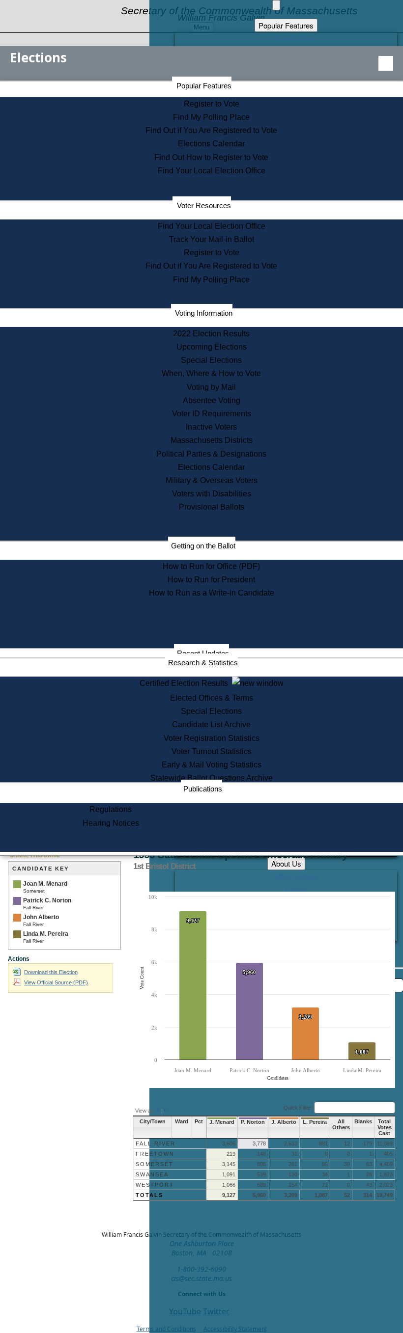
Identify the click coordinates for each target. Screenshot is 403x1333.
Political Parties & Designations (211, 454)
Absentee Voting (211, 400)
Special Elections (211, 360)
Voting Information (203, 313)
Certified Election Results (186, 683)
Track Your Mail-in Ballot (211, 239)
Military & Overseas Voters (212, 480)
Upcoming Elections (211, 347)
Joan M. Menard (45, 883)
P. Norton (253, 1122)
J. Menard (221, 1122)
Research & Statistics (203, 662)
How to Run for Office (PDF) (211, 566)
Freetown (155, 1154)
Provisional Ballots (211, 507)
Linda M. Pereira (45, 933)
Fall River (155, 1143)
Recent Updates (203, 653)
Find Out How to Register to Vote (211, 157)
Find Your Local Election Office (211, 170)
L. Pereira (315, 1122)
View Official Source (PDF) (56, 982)
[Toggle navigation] (385, 63)
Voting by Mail (211, 387)
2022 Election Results (211, 333)
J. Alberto (283, 1122)
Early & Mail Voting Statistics (211, 765)
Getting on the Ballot (203, 546)
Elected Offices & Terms (211, 698)
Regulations (110, 809)
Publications (202, 789)
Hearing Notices (111, 823)
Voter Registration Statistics (211, 738)
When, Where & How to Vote (211, 373)
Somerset (154, 1164)
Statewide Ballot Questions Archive (211, 778)
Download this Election (51, 972)
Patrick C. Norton (47, 900)
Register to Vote (211, 104)
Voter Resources (204, 205)
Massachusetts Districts (212, 440)
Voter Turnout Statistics (212, 751)
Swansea (152, 1174)
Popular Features (203, 86)
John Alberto (41, 917)
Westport (155, 1185)
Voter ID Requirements (211, 413)
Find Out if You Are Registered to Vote (211, 130)
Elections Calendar (211, 143)
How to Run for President (211, 579)
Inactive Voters (211, 427)
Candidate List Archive (211, 724)
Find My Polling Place (211, 117)
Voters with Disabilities (211, 494)
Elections (38, 57)
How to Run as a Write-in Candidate (211, 593)
